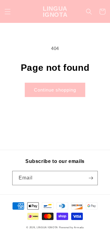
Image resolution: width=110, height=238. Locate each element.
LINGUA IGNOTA (47, 227)
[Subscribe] (90, 178)
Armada (78, 227)
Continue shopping (55, 89)
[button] (7, 11)
